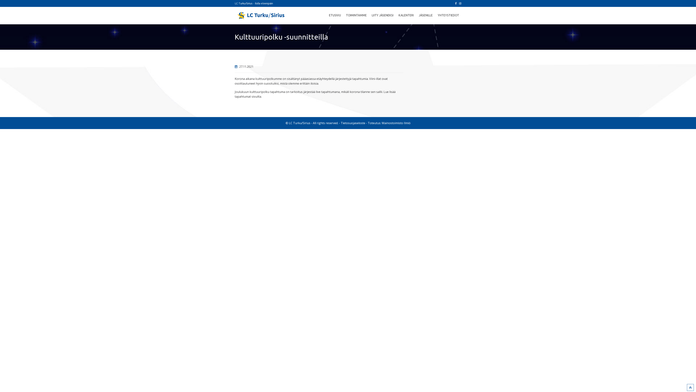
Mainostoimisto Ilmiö (396, 123)
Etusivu (335, 15)
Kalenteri (406, 15)
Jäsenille (426, 15)
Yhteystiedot (448, 15)
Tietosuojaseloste (353, 123)
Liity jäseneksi (382, 15)
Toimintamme (356, 15)
